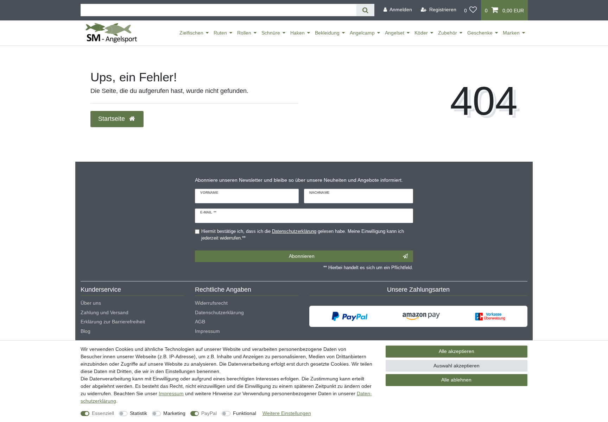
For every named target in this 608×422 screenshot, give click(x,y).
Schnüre (270, 33)
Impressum (207, 331)
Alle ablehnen (456, 380)
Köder (421, 33)
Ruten (220, 33)
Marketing (174, 413)
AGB (200, 321)
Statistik (138, 413)
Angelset (394, 33)
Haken (297, 33)
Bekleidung (327, 33)
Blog (85, 331)
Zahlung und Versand (104, 312)
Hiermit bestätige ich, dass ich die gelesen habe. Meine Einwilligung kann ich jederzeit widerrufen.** (302, 235)
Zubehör (447, 33)
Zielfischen (191, 33)
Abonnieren (302, 256)
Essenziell (103, 413)
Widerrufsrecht (211, 303)
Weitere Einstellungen (286, 413)
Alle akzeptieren (456, 351)
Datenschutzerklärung (219, 312)
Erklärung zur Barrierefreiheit (113, 321)
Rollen (244, 33)
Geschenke (480, 33)
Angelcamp (362, 33)
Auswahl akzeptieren (456, 365)
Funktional (244, 413)
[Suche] (365, 10)
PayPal (209, 413)
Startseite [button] (112, 118)
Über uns (91, 303)
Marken (511, 33)
